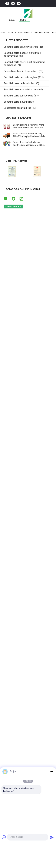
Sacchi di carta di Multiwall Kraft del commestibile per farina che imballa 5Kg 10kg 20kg (28, 128)
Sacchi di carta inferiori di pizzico (21, 89)
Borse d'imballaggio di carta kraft (21, 71)
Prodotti (24, 20)
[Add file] (4, 837)
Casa (11, 20)
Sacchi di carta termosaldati (18, 95)
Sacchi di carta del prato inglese (20, 77)
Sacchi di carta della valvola (18, 83)
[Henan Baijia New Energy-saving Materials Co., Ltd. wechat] (23, 199)
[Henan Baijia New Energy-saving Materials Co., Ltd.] (28, 13)
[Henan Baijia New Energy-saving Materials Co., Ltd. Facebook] (7, 4)
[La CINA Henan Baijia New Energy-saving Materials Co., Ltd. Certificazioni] (12, 171)
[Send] (51, 837)
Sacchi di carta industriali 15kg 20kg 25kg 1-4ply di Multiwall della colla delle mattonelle (29, 136)
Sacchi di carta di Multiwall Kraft (33, 32)
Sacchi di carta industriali (17, 101)
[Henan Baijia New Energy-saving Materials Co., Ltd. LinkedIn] (13, 4)
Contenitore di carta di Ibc (17, 107)
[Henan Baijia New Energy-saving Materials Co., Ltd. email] (7, 199)
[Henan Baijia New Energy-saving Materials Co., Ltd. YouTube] (19, 4)
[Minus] (52, 771)
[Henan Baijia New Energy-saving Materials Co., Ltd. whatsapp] (15, 199)
